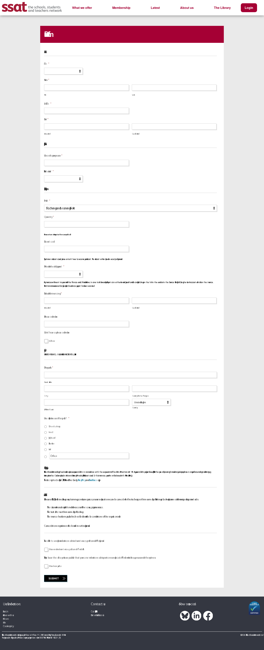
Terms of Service (93, 480)
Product (46, 200)
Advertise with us (8, 615)
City (45, 396)
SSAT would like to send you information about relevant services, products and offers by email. (74, 540)
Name (45, 79)
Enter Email (47, 134)
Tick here (52, 340)
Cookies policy (8, 626)
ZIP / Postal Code (48, 409)
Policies (5, 618)
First (45, 95)
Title (45, 63)
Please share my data (55, 566)
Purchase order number (50, 316)
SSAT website (51, 443)
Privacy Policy (81, 480)
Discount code (49, 241)
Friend (50, 432)
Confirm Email (135, 134)
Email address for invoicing (51, 293)
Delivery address (47, 367)
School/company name (52, 155)
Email (45, 119)
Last (133, 95)
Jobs (3, 622)
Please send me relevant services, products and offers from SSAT (66, 549)
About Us (5, 611)
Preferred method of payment (53, 266)
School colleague (54, 426)
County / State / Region (140, 396)
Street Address (47, 382)
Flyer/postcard (51, 437)
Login (249, 7)
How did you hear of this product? (55, 418)
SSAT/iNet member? (47, 171)
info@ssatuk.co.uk (98, 615)
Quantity (47, 216)
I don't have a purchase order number (56, 332)
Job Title (46, 103)
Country (134, 407)
